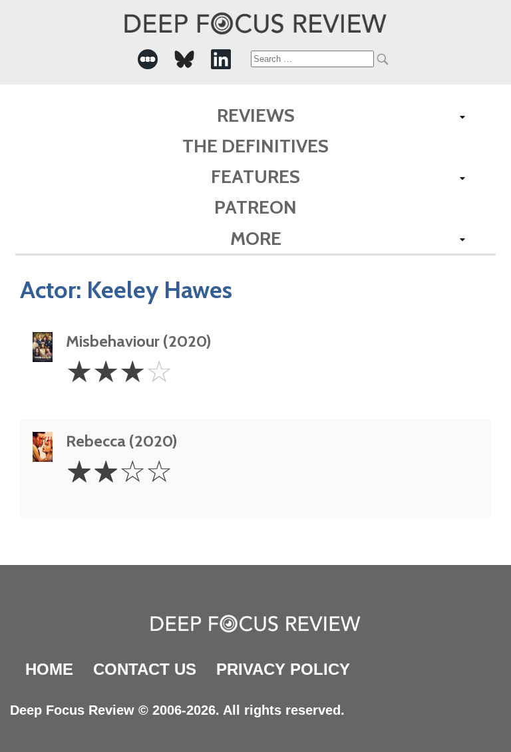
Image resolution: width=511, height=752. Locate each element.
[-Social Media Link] (148, 59)
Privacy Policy (283, 669)
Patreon (255, 207)
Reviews (256, 115)
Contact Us (144, 669)
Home (49, 669)
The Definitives (255, 145)
